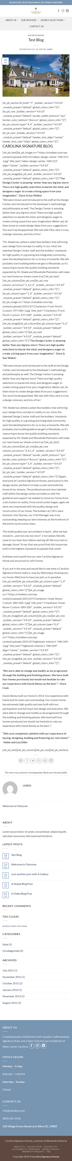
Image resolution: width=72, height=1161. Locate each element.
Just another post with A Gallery (29, 874)
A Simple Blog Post (22, 883)
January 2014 (10, 989)
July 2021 (8, 970)
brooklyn (6, 926)
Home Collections (52, 20)
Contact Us (37, 26)
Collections (34, 1146)
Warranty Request (33, 1151)
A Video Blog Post (21, 893)
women (24, 926)
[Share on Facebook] (27, 761)
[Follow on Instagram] (63, 10)
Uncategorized (36, 35)
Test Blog (16, 854)
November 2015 (12, 976)
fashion (13, 926)
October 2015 (11, 983)
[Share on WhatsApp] (21, 761)
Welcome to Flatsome (15, 805)
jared (50, 49)
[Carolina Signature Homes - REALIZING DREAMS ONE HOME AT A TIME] (36, 11)
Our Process (28, 20)
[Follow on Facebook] (58, 10)
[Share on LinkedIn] (51, 761)
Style (5, 944)
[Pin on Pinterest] (45, 761)
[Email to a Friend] (39, 761)
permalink (62, 772)
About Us (10, 20)
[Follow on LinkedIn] (67, 10)
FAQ (48, 1151)
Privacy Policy (51, 1149)
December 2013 (12, 996)
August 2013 (10, 1002)
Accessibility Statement (26, 1149)
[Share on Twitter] (33, 761)
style (19, 926)
